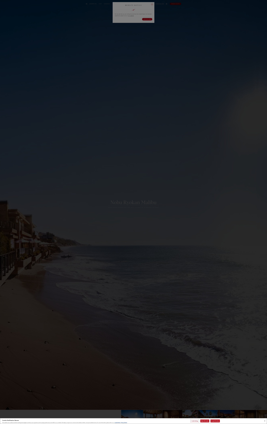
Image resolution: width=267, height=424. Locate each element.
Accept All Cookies (215, 420)
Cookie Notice (117, 422)
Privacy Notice (124, 422)
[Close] (264, 420)
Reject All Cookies (205, 420)
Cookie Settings (194, 420)
